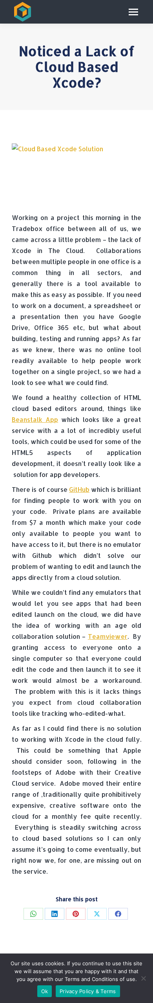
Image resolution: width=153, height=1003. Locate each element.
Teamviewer (108, 636)
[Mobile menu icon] (133, 12)
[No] (143, 978)
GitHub (79, 489)
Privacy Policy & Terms (88, 991)
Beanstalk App (35, 419)
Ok (44, 991)
